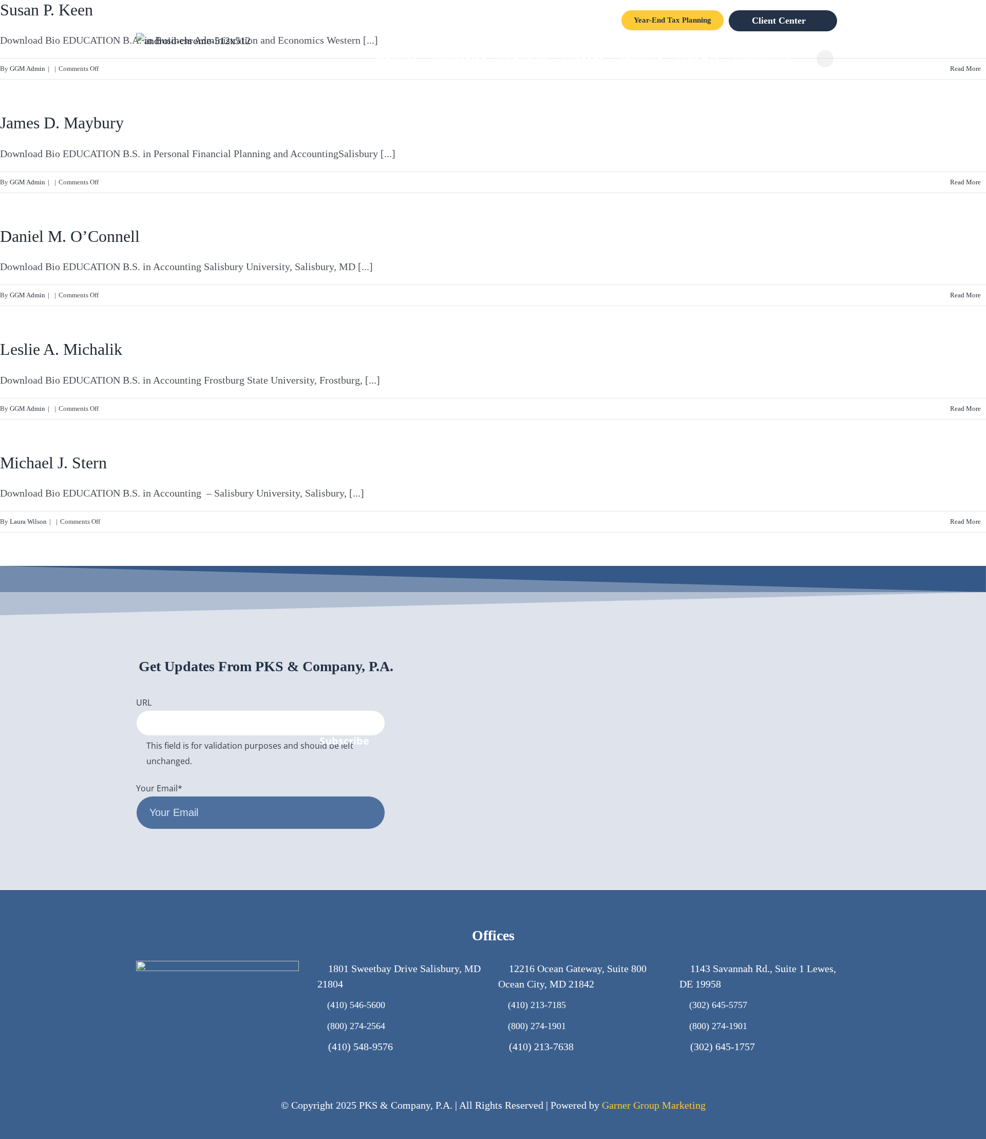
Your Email (159, 788)
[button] (825, 59)
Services (396, 58)
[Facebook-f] (790, 742)
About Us (640, 58)
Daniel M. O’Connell (70, 236)
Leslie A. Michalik (61, 349)
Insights (698, 58)
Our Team (524, 58)
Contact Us (761, 58)
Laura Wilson (28, 521)
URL (143, 702)
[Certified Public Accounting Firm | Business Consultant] (193, 40)
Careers (583, 58)
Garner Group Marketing (654, 1105)
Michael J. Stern (53, 462)
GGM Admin (27, 182)
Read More (965, 182)
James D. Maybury (62, 122)
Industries (459, 58)
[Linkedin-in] (839, 742)
